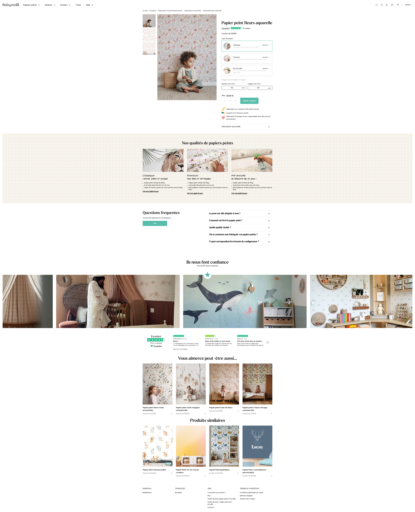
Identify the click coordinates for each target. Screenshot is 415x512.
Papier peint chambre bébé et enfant (170, 11)
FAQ (154, 223)
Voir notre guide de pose (151, 191)
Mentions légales (246, 496)
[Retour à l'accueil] (11, 5)
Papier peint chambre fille (192, 11)
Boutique (153, 11)
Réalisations (147, 492)
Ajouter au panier (249, 101)
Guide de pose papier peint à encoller (222, 499)
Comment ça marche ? (217, 492)
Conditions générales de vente (251, 492)
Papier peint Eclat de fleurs (220, 407)
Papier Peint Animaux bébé (154, 470)
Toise (78, 5)
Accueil (145, 11)
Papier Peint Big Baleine (219, 470)
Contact (211, 507)
